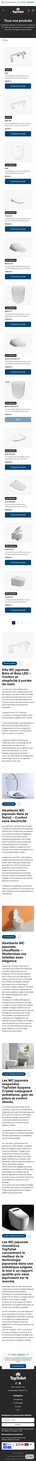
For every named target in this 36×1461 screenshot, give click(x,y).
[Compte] (28, 10)
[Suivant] (27, 623)
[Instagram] (16, 1383)
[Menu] (3, 10)
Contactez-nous (18, 1366)
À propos (18, 1406)
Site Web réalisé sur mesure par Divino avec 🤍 (18, 1459)
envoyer (18, 1425)
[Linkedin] (20, 1383)
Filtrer (6, 40)
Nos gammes (18, 1399)
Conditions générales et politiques (18, 1456)
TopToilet (20, 1453)
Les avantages (18, 1403)
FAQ (18, 1410)
